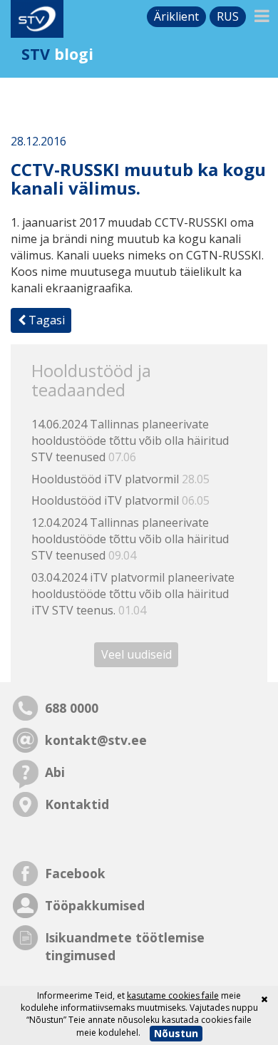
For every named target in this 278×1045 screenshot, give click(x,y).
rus (228, 16)
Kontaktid (77, 804)
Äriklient (176, 16)
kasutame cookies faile (173, 995)
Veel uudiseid (136, 654)
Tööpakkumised (95, 905)
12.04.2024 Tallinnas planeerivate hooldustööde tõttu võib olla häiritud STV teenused (130, 539)
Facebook (75, 873)
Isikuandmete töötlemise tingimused (125, 946)
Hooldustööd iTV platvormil (120, 479)
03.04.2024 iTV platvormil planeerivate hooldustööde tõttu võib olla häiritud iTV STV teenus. (133, 594)
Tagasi (45, 320)
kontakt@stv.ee (96, 739)
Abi (55, 772)
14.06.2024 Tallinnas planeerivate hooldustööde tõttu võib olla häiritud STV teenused (130, 440)
